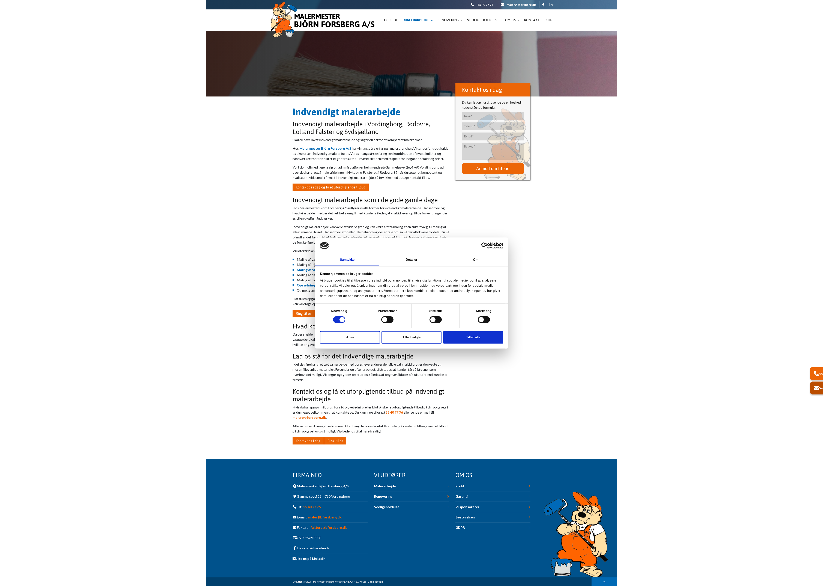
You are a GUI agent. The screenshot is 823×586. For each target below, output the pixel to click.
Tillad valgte (411, 337)
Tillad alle (473, 337)
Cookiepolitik (375, 581)
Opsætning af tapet (313, 285)
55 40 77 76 (485, 4)
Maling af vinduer (310, 270)
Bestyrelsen (465, 517)
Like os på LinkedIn (311, 558)
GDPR (460, 527)
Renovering (383, 496)
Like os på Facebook (313, 548)
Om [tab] (475, 260)
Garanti (461, 496)
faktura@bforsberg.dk (328, 527)
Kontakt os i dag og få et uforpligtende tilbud (330, 187)
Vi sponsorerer (467, 507)
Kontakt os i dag (308, 441)
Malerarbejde (385, 486)
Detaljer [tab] (412, 260)
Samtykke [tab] (347, 260)
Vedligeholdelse (386, 507)
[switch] (387, 319)
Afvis (350, 337)
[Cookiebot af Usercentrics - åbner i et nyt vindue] (484, 245)
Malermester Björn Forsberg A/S (325, 148)
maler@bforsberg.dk (521, 4)
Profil (459, 486)
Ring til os (303, 313)
